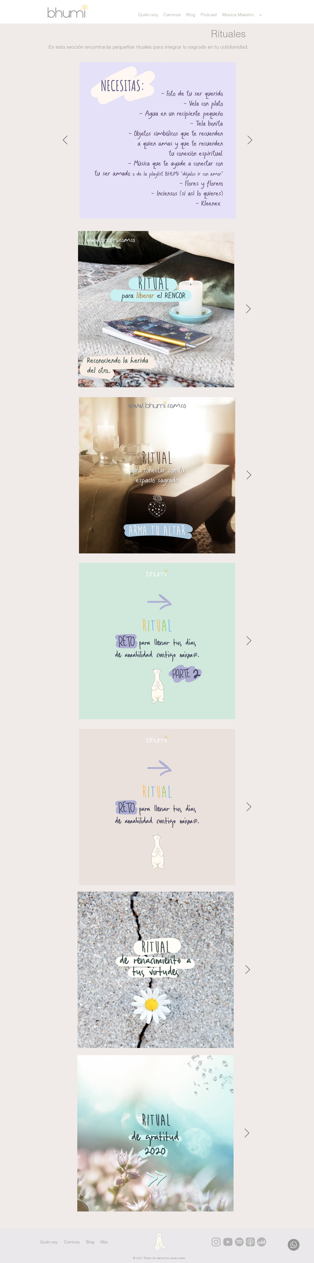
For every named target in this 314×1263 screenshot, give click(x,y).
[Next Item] (250, 140)
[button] (260, 15)
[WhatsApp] (294, 1245)
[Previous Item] (65, 140)
